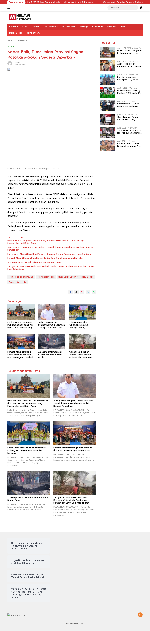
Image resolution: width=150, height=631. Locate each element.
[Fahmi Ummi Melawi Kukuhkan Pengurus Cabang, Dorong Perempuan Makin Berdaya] (82, 312)
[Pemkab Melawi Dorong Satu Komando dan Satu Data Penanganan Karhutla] (21, 341)
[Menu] (9, 7)
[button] (135, 7)
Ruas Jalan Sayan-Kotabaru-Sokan (75, 277)
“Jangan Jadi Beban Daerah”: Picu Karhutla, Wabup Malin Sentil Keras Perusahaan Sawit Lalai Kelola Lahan (50, 267)
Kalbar (36, 26)
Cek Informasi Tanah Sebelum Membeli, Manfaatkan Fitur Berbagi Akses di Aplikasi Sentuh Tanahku (130, 118)
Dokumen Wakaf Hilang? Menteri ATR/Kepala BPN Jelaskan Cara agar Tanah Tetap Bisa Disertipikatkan (129, 91)
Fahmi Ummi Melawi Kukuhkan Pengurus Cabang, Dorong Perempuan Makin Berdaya (49, 254)
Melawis (17, 62)
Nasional (111, 26)
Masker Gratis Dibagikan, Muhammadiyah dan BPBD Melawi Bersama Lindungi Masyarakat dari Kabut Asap (45, 241)
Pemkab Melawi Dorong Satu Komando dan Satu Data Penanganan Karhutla (45, 258)
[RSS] (140, 615)
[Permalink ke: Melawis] (9, 63)
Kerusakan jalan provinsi (21, 277)
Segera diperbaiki (17, 282)
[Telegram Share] (88, 292)
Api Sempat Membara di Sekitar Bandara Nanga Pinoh (34, 262)
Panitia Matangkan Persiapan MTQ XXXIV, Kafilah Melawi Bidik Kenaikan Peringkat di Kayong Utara (128, 78)
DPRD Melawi (51, 26)
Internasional (68, 26)
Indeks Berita (15, 33)
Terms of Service (34, 33)
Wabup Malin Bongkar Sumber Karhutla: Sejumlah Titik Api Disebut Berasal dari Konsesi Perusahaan (50, 248)
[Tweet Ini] (76, 292)
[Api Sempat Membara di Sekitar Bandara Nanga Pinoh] (51, 341)
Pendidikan (97, 26)
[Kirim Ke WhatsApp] (94, 292)
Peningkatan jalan (46, 277)
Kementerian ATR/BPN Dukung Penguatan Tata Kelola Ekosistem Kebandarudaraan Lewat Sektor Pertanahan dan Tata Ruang (129, 144)
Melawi (25, 26)
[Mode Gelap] (141, 7)
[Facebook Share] (70, 292)
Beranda (13, 26)
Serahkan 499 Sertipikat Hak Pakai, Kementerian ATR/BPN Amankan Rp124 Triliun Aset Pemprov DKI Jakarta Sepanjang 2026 (130, 131)
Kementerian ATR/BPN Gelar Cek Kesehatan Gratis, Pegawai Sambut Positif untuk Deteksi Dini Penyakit (129, 105)
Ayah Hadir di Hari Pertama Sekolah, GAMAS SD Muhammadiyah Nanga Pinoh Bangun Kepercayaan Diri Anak (129, 65)
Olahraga (83, 26)
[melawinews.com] (19, 17)
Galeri (122, 26)
